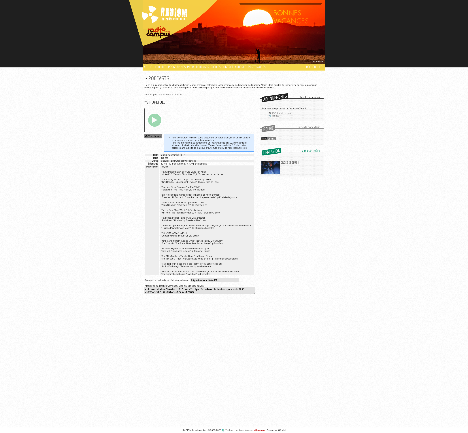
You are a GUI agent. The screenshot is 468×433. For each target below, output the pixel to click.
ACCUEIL (149, 67)
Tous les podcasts (153, 94)
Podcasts (158, 78)
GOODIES (215, 67)
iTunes (275, 116)
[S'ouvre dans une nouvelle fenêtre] (158, 32)
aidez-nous (259, 430)
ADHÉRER (240, 67)
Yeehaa (229, 430)
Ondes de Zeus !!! (173, 94)
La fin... (271, 139)
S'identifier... (318, 61)
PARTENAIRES (256, 67)
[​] (154, 120)
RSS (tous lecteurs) (281, 113)
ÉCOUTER (161, 67)
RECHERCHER (314, 67)
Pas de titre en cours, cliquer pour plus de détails (168, 61)
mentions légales (243, 430)
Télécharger (154, 136)
